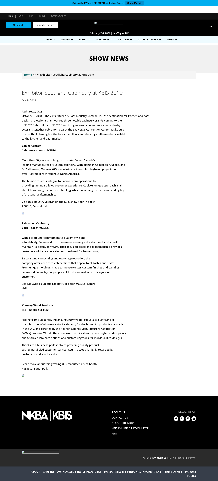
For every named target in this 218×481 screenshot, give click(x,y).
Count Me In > (134, 3)
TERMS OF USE (172, 471)
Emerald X (159, 458)
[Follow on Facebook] (176, 418)
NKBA (42, 16)
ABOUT (35, 471)
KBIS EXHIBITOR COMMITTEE (130, 428)
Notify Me (18, 25)
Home (28, 74)
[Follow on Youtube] (193, 418)
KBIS (10, 16)
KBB (21, 16)
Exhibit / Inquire (44, 25)
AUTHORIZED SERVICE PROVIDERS (79, 471)
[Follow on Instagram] (188, 418)
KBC (31, 16)
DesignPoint (58, 16)
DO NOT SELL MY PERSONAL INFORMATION (132, 471)
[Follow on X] (182, 418)
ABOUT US (118, 412)
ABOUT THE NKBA (123, 423)
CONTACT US (120, 417)
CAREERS (48, 471)
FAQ (114, 433)
